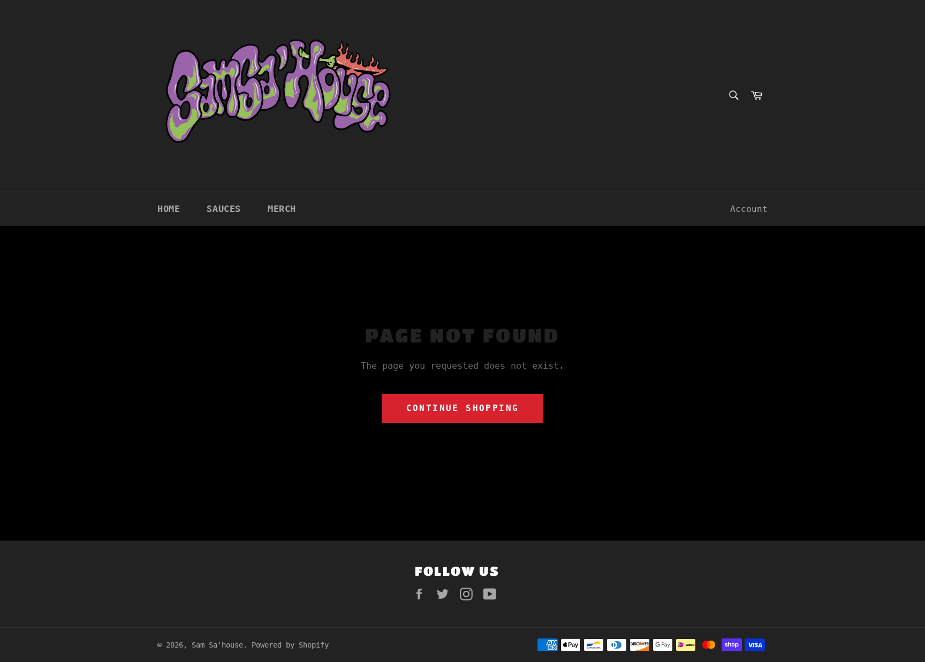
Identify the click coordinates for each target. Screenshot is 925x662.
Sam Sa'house (217, 645)
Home (168, 208)
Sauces (224, 208)
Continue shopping (462, 408)
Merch (282, 208)
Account (749, 209)
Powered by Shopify (290, 645)
